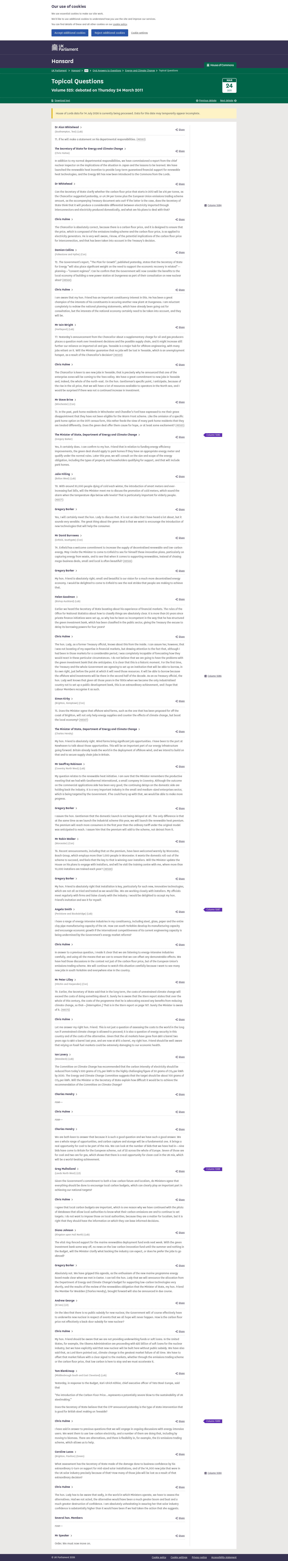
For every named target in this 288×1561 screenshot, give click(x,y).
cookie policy (120, 24)
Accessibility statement (223, 1557)
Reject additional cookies (110, 32)
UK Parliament (59, 70)
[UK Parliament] (65, 47)
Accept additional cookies (69, 32)
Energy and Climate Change (140, 70)
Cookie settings (139, 32)
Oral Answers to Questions (107, 70)
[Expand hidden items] (86, 70)
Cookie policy (159, 1557)
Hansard (63, 61)
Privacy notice (199, 1557)
